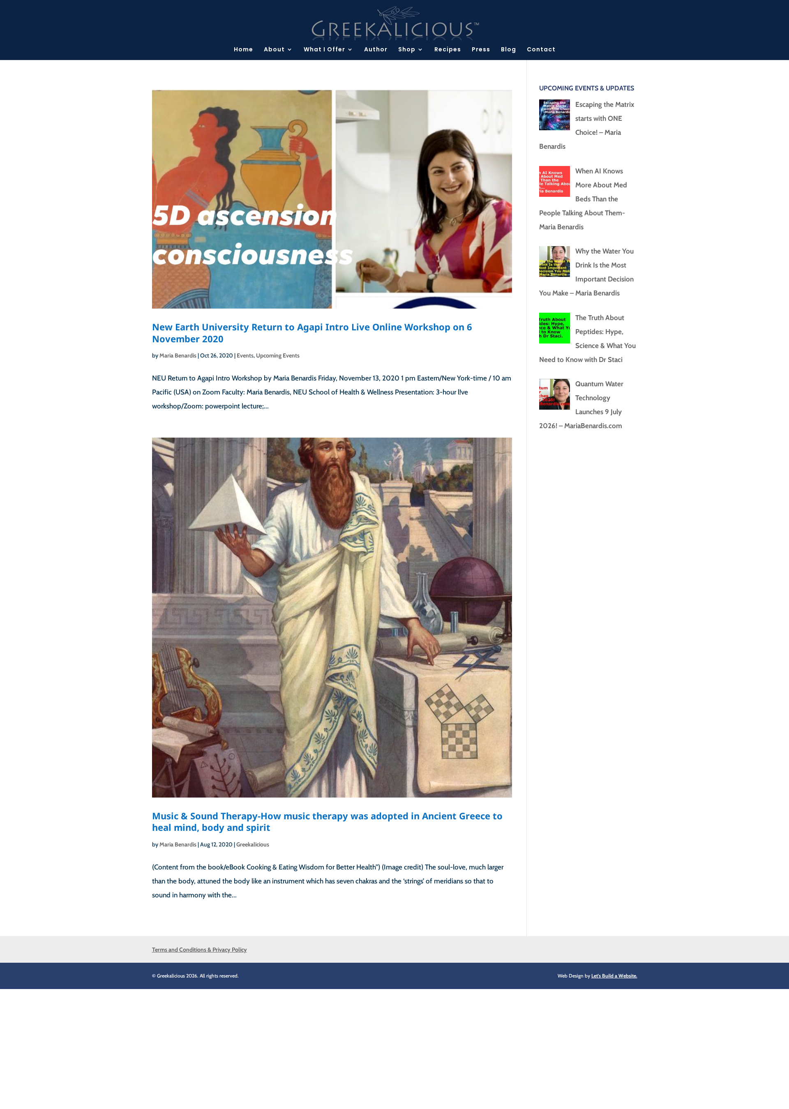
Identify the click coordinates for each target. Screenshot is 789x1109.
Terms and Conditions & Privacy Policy (199, 949)
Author (376, 49)
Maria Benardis (177, 355)
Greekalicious (252, 844)
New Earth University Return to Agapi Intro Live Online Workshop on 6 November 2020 (312, 332)
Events (245, 355)
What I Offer (324, 49)
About (274, 49)
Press (481, 49)
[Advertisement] (246, 1046)
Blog (508, 49)
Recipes (447, 49)
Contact (541, 49)
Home (243, 49)
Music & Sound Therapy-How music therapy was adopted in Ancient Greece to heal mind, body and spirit (327, 821)
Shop (406, 49)
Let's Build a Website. (614, 976)
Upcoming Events (278, 355)
